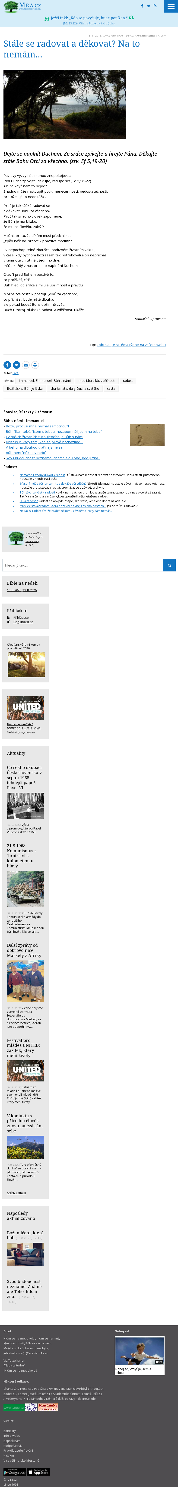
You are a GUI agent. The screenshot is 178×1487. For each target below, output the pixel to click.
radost (128, 380)
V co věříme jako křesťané (21, 1460)
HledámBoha (35, 1398)
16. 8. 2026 (14, 590)
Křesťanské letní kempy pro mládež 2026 (23, 646)
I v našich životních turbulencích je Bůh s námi (44, 436)
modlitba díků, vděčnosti (97, 380)
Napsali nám (11, 1441)
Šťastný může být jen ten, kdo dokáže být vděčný (53, 483)
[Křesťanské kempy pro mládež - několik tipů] (25, 664)
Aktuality (16, 753)
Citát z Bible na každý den (97, 23)
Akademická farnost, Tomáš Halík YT (77, 1394)
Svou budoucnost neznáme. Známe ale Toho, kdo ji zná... (53, 458)
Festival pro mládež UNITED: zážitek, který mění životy (23, 1047)
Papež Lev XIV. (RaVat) (49, 1388)
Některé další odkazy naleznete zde (71, 1398)
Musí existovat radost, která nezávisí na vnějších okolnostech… (63, 506)
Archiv (162, 35)
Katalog (8, 1455)
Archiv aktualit (16, 1193)
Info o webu (11, 1435)
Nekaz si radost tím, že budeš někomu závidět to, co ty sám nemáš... (66, 511)
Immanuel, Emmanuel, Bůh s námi (45, 380)
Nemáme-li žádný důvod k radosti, (43, 475)
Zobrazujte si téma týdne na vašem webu (131, 344)
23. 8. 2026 (29, 590)
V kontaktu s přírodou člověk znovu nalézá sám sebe (25, 1123)
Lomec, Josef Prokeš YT (34, 1394)
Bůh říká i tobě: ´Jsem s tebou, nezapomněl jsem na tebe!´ (54, 431)
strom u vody (32, 541)
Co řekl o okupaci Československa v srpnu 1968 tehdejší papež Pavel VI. (24, 777)
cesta (111, 388)
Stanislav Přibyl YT (78, 1388)
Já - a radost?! (29, 501)
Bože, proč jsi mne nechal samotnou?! (37, 426)
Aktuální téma (145, 35)
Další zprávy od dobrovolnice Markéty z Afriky (24, 950)
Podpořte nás (12, 1445)
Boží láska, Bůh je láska (25, 388)
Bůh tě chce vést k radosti (37, 492)
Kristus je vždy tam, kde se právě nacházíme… (44, 442)
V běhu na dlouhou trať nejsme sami (36, 447)
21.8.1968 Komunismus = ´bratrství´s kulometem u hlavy (22, 856)
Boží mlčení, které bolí (25, 1235)
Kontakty (9, 1431)
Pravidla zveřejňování (18, 1450)
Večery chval (14, 1398)
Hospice (26, 1388)
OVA (105, 35)
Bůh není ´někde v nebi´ (26, 452)
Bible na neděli (22, 583)
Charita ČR (10, 1388)
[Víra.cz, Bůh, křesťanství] (22, 7)
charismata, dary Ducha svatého (75, 388)
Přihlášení (17, 610)
